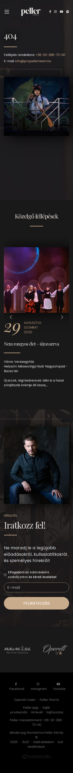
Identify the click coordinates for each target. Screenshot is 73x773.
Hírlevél (37, 712)
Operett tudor (25, 700)
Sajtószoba (54, 712)
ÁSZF (26, 742)
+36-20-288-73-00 (50, 55)
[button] (11, 317)
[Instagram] (55, 12)
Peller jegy (31, 707)
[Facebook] (50, 12)
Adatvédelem (43, 742)
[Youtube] (61, 12)
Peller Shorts (49, 700)
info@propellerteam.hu (33, 61)
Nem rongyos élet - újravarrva (31, 344)
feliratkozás (36, 603)
